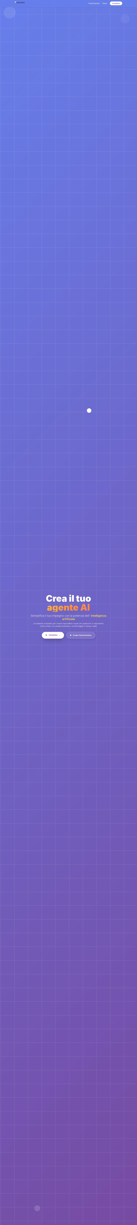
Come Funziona (94, 3)
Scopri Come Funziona (82, 635)
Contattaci (116, 3)
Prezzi (104, 3)
